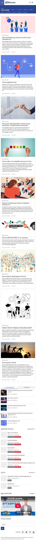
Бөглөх (9, 480)
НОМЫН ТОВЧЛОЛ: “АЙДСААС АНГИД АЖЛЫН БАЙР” (17, 328)
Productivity (20, 9)
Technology (2, 12)
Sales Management (7, 9)
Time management (19, 12)
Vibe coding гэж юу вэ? (13, 398)
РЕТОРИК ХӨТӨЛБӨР (6, 519)
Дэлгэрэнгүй (5, 52)
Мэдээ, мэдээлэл (8, 12)
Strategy (2, 9)
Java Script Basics (11, 448)
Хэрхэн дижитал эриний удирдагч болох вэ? (14, 276)
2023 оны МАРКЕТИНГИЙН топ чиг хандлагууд (15, 238)
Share (12, 52)
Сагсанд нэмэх (17, 436)
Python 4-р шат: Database (13, 432)
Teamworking (31, 9)
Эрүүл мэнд (13, 12)
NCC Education (25, 12)
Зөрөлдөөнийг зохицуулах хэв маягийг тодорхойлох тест (19, 476)
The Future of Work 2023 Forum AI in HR (17, 405)
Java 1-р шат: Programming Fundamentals (16, 455)
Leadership (12, 9)
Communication (25, 9)
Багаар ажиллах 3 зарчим (9, 362)
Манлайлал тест (11, 484)
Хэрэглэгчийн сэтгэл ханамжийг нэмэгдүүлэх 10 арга (16, 161)
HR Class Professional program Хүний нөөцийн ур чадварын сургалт (21, 463)
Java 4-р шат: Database (12, 440)
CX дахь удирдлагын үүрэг (9, 82)
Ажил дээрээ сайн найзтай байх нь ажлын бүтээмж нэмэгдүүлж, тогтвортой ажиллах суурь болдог (16, 124)
